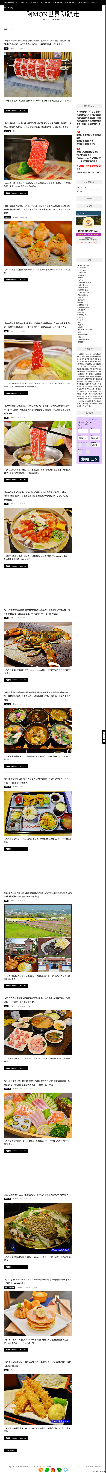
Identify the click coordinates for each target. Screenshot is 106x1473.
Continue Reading (19, 110)
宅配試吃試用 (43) (84, 292)
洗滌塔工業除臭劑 (86, 379)
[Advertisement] (38, 304)
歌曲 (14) (81, 312)
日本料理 (7, 131)
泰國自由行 (8, 8)
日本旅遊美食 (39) (84, 307)
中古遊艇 (79, 391)
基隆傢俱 (84, 356)
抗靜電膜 (89, 359)
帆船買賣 (92, 391)
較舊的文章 (11, 1450)
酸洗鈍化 (88, 399)
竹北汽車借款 (87, 364)
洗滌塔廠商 (96, 379)
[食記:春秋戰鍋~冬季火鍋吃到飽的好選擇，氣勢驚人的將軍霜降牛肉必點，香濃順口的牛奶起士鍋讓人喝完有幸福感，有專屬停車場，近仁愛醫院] (38, 74)
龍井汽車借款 (90, 376)
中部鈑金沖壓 (92, 403)
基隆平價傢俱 (92, 356)
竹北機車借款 (96, 364)
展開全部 (79, 265)
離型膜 (84, 359)
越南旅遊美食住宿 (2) (85, 329)
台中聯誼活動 (95, 394)
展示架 (92, 361)
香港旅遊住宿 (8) (83, 339)
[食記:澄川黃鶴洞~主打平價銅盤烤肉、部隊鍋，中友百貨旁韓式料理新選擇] (38, 1228)
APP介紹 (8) (82, 273)
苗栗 (6, 900)
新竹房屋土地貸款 (82, 366)
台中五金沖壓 (83, 403)
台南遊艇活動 (89, 389)
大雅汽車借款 (96, 374)
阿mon (13, 48)
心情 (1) (80, 297)
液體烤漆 (88, 384)
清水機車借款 (87, 374)
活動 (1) (80, 317)
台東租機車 (85, 361)
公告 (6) (80, 280)
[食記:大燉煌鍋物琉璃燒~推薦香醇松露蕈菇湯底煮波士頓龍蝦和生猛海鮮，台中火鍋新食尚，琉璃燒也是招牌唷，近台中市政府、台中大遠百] (38, 644)
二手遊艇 (97, 389)
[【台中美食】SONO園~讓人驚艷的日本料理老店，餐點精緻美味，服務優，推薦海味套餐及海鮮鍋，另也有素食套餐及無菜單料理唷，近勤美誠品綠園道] (38, 157)
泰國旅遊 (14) (82, 315)
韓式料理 (7, 1198)
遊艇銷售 (81, 389)
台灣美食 (24, 3)
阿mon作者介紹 (10, 3)
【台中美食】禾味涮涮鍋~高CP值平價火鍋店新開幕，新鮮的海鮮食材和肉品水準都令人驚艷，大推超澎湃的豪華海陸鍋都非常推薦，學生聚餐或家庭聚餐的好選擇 (37, 410)
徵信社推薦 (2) (83, 295)
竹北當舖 (79, 364)
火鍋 (6, 48)
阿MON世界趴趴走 (53, 14)
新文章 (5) (81, 300)
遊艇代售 (86, 391)
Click (104, 737)
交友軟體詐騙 (95, 396)
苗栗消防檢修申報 (92, 371)
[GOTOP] (65, 1469)
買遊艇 (98, 391)
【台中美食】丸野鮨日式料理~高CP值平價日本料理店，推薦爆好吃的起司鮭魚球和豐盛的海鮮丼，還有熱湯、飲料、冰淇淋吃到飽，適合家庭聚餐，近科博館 (37, 209)
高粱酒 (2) (81, 342)
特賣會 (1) (81, 322)
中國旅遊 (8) (82, 275)
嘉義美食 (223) (83, 290)
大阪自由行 (57, 3)
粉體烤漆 (95, 381)
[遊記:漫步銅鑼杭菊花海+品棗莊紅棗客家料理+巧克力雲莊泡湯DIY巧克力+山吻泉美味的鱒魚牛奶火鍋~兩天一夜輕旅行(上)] (38, 938)
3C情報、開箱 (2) (83, 268)
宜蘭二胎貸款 (84, 369)
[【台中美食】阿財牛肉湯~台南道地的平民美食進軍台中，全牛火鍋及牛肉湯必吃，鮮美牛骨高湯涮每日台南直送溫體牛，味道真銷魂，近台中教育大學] (38, 357)
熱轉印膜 (96, 359)
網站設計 (89, 354)
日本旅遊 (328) (83, 305)
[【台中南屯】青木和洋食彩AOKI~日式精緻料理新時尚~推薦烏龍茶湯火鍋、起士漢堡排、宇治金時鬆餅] (38, 1313)
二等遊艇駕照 (86, 386)
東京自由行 (45, 3)
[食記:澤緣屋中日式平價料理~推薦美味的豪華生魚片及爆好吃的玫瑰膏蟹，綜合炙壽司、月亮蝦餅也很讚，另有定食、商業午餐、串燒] (38, 1115)
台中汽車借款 (96, 354)
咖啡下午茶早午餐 (9, 1287)
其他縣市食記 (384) (84, 282)
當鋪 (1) (80, 325)
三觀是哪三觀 (86, 394)
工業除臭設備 (87, 381)
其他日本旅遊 (82, 3)
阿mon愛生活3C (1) (84, 334)
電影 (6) (80, 337)
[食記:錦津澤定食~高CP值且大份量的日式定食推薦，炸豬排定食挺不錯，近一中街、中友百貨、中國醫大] (38, 813)
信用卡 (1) (81, 277)
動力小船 (94, 386)
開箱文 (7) (81, 332)
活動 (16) (81, 320)
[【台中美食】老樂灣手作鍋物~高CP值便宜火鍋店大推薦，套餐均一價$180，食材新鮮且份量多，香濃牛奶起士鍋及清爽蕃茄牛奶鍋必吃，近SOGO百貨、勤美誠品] (38, 530)
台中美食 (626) (83, 285)
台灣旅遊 (34, 3)
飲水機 (78, 359)
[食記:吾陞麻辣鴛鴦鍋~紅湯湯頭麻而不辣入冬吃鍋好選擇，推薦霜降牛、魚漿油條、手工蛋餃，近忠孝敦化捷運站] (38, 1032)
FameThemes (98, 1466)
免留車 (99, 356)
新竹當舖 (97, 361)
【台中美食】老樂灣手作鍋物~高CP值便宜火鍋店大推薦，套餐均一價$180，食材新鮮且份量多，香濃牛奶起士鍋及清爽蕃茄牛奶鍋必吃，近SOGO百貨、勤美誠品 (37, 496)
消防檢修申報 (94, 369)
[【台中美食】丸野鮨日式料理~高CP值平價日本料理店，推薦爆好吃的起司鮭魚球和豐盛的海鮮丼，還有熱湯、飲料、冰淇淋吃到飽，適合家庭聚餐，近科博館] (38, 243)
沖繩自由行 (69, 3)
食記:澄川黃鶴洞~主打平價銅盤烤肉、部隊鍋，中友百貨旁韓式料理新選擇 (36, 1195)
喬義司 (78, 356)
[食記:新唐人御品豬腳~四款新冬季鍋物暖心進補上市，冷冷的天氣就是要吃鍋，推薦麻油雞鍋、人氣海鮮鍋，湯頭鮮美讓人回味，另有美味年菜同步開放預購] (38, 730)
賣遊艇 (78, 394)
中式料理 (7, 704)
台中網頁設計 (80, 354)
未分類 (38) (82, 310)
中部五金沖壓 (86, 406)
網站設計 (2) (82, 327)
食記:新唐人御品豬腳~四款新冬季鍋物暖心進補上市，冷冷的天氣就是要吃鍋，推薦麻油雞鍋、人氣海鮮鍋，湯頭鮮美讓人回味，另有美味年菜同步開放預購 (37, 696)
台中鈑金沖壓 (88, 401)
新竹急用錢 (92, 366)
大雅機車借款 (80, 376)
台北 (6, 1006)
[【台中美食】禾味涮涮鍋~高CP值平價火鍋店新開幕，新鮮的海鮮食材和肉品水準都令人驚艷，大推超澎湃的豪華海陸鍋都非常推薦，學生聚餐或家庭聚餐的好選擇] (38, 444)
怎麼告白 (87, 396)
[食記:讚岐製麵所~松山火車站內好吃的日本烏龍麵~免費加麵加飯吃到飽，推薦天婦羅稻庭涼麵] (38, 1399)
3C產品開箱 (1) (83, 270)
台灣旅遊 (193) (83, 287)
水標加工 (81, 384)
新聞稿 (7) (81, 302)
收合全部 (86, 265)
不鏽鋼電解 (95, 399)
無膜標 (94, 384)
